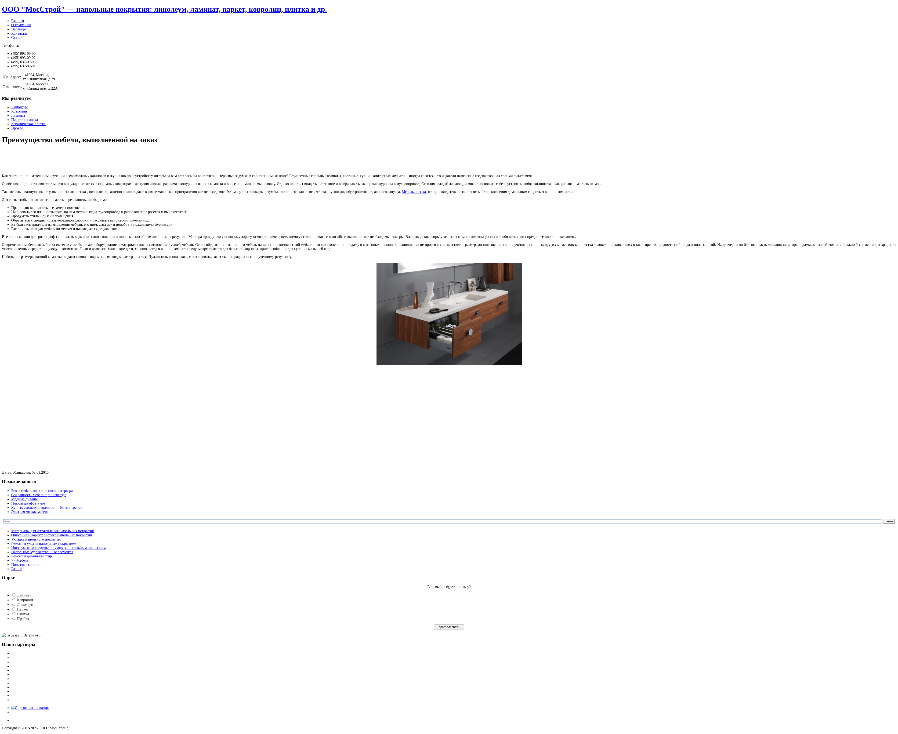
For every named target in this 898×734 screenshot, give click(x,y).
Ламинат (18, 115)
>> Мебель (19, 560)
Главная (17, 21)
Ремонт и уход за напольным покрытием (43, 543)
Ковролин (19, 111)
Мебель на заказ (414, 192)
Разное (16, 569)
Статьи (16, 38)
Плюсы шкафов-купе (28, 503)
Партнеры (19, 29)
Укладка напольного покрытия (36, 539)
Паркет (23, 609)
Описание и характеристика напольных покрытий (51, 535)
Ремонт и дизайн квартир (31, 556)
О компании (21, 25)
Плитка (23, 614)
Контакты (19, 33)
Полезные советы (25, 565)
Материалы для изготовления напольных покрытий (52, 531)
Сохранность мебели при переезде (38, 495)
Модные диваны (24, 499)
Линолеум (19, 107)
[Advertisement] (87, 159)
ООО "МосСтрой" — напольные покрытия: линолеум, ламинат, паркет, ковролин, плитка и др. (164, 9)
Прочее (17, 128)
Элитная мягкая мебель (29, 512)
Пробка (23, 619)
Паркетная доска (24, 120)
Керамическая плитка (28, 124)
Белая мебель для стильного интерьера (42, 491)
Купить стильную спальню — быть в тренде (46, 507)
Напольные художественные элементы (42, 552)
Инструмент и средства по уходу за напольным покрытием (58, 548)
